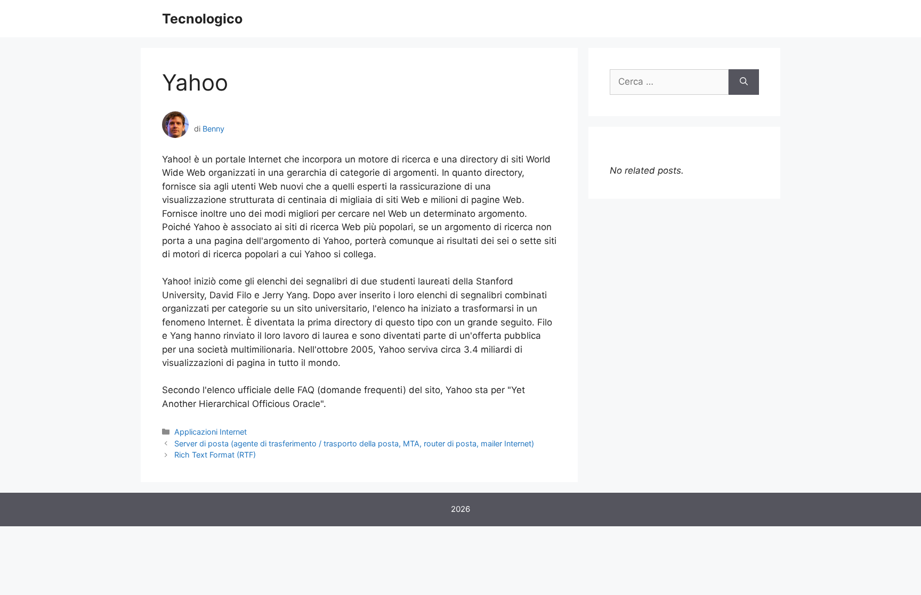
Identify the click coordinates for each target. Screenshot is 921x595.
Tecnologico (202, 19)
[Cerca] (744, 82)
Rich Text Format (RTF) (215, 454)
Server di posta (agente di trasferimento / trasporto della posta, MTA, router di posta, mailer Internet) (354, 443)
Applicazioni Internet (210, 431)
